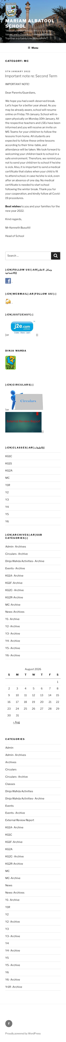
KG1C (8, 456)
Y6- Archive (12, 655)
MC (7, 477)
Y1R (7, 485)
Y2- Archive (12, 626)
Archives (10, 762)
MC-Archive (12, 604)
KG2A (8, 470)
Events (9, 805)
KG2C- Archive (14, 590)
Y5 (7, 514)
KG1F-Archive (14, 583)
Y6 (7, 521)
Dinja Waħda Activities (19, 791)
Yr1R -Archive (13, 986)
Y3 (7, 499)
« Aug (16, 722)
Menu (35, 47)
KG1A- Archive (14, 575)
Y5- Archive (12, 648)
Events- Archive (15, 568)
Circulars (11, 769)
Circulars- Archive (16, 553)
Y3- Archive (12, 633)
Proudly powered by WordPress (23, 1033)
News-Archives (14, 611)
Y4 (7, 507)
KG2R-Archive (14, 597)
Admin (9, 747)
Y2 (7, 492)
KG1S (8, 463)
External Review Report (19, 820)
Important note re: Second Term (31, 76)
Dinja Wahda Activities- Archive (24, 561)
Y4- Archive (12, 640)
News (8, 885)
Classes (10, 784)
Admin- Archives (15, 546)
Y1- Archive (12, 619)
